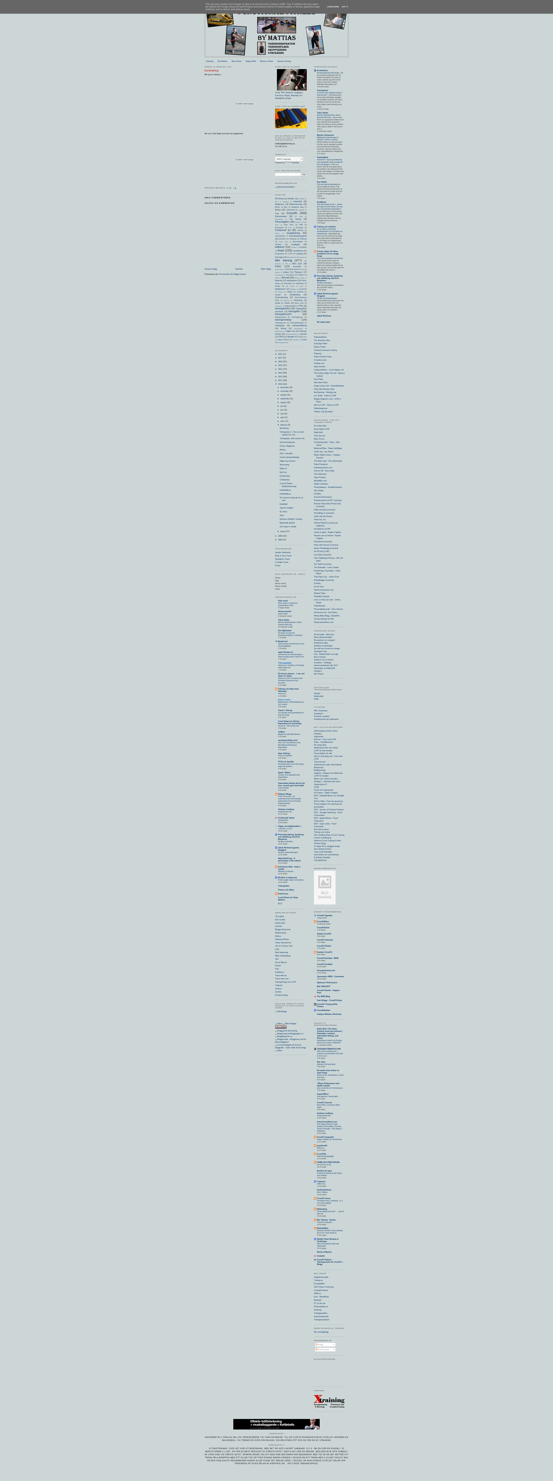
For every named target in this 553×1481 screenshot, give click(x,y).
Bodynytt (317, 1300)
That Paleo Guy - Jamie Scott (326, 577)
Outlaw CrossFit (324, 934)
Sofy (277, 969)
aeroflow (301, 198)
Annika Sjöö (280, 923)
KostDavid (321, 202)
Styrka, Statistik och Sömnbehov (329, 1139)
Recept (285, 277)
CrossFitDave (323, 921)
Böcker (278, 210)
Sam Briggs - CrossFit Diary (329, 1000)
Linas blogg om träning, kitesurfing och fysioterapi (289, 722)
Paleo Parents (320, 477)
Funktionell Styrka (286, 818)
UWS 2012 (321, 1184)
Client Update (283, 788)
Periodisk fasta (291, 269)
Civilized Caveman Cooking (325, 350)
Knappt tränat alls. (324, 1116)
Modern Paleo (319, 593)
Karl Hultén (322, 182)
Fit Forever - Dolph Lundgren (326, 793)
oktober (283, 395)
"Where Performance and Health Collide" (328, 1084)
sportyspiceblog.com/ (288, 740)
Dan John (321, 1062)
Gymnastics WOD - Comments (330, 976)
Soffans (281, 732)
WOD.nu (317, 1293)
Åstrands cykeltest (322, 716)
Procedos (290, 275)
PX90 (277, 278)
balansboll (297, 201)
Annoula (278, 926)
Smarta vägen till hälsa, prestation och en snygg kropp (328, 253)
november (284, 391)
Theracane (278, 306)
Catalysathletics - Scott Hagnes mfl (329, 370)
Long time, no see (285, 829)
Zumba (304, 340)
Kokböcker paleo (321, 643)
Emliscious (283, 894)
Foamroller (279, 227)
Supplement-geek (321, 1277)
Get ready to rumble (288, 526)
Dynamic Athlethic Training (291, 519)
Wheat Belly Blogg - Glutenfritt (326, 616)
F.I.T (280, 904)
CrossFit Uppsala (324, 915)
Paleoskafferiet (320, 337)
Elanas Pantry (320, 347)
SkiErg (289, 292)
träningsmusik (280, 317)
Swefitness (279, 972)
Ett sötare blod (323, 322)
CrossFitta (321, 1154)
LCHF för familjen (321, 776)
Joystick (278, 244)
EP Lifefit (299, 216)
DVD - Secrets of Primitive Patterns (329, 810)
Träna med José (282, 979)
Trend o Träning (285, 710)
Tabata (277, 303)
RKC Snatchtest (320, 711)
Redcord (289, 92)
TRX (283, 92)
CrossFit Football (324, 964)
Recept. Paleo (299, 278)
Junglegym (298, 92)
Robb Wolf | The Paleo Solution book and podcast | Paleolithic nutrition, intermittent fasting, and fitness (329, 1033)
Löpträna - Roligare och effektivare (328, 773)
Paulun (278, 965)
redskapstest (292, 280)
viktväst (303, 334)
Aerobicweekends (321, 1316)
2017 (280, 358)
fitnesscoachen (284, 611)
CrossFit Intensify (325, 940)
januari (283, 531)
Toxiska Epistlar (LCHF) (324, 619)
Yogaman (321, 1181)
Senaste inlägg (210, 269)
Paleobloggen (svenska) (324, 580)
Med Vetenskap (281, 952)
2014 (280, 369)
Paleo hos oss (320, 519)
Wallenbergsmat (320, 408)
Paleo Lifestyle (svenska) (324, 510)
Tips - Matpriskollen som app (326, 654)
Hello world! (282, 614)
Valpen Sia (290, 331)
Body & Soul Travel (283, 556)
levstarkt (320, 1256)
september (285, 399)
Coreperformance (321, 1290)
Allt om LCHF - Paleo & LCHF (326, 405)
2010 (280, 384)
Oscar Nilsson (281, 962)
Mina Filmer (236, 61)
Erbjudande (279, 219)
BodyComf (282, 641)
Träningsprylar (297, 317)
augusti (283, 402)
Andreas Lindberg (325, 1113)
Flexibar (297, 222)
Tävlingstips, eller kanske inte (292, 438)
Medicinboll (318, 696)
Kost (281, 250)
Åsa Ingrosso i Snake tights (327, 1096)
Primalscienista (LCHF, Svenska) (328, 500)
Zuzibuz (278, 992)
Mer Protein (319, 674)
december (284, 387)
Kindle (294, 247)
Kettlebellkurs (285, 490)
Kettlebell (283, 504)
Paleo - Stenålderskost (323, 742)
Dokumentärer (281, 216)
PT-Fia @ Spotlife (286, 762)
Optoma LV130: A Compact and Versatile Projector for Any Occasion (290, 680)
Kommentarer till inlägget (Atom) (232, 274)
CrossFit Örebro (324, 946)
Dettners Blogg (284, 794)
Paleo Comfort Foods (323, 357)
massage (279, 257)
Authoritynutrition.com (323, 467)
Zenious (278, 989)
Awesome (282, 694)
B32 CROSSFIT (323, 986)
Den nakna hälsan (321, 829)
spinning (286, 300)
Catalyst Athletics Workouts (329, 1014)
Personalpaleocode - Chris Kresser (328, 609)
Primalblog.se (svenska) (324, 513)
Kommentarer (323, 1349)
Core (277, 213)
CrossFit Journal (324, 1102)
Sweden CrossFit (324, 952)
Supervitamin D (320, 784)
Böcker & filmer (266, 61)
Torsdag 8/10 (283, 820)
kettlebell (279, 247)
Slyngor (317, 693)
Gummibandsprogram (298, 236)
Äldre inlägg (266, 269)
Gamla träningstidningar (289, 457)
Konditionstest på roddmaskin (326, 719)
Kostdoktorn (322, 70)
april (282, 417)
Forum (277, 565)
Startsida (209, 61)
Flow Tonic (288, 225)
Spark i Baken (284, 772)
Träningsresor (280, 323)
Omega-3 (318, 671)
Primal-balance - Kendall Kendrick (328, 487)
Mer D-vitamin (320, 657)
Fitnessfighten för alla (323, 753)
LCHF (290, 254)
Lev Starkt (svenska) (322, 564)
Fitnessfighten (282, 222)
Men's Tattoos (322, 1192)
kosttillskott (298, 251)
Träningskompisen (321, 1320)
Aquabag (286, 201)
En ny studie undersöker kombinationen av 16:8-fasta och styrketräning (329, 231)
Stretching (298, 300)
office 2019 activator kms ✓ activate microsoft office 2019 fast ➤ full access (330, 1053)
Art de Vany (319, 587)
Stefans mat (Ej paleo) (323, 412)
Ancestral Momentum (323, 497)
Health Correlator (321, 484)
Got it (345, 7)
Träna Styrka (322, 113)
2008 (280, 540)
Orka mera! (283, 601)
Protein (301, 275)
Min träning (283, 260)
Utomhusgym (298, 328)
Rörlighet (293, 289)
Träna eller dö (280, 975)
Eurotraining (211, 70)
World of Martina (324, 1252)
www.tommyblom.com (327, 1122)
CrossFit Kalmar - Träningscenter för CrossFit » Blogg (330, 1262)
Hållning (303, 239)
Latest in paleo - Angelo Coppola (327, 532)
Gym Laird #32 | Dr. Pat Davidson (330, 1088)
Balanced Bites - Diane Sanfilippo (328, 448)
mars (282, 421)
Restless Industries (324, 283)
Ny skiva (283, 511)
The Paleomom (320, 474)
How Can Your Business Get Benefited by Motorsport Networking (289, 745)
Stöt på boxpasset (287, 442)
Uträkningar (279, 331)
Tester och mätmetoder (323, 790)
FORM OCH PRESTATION (328, 1162)
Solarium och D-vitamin (323, 660)
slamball (300, 292)
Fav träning (295, 219)
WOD (305, 337)
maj (282, 414)
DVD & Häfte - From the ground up (328, 801)
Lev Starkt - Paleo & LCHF (325, 396)
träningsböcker (282, 308)
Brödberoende (319, 770)
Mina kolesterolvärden (323, 637)
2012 (280, 376)
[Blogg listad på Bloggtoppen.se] (289, 1034)
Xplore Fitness (283, 340)
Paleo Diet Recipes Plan (324, 389)
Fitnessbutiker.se (321, 1306)
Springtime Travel (282, 559)
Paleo (278, 266)
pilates (286, 272)
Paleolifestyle (319, 606)
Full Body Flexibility (322, 857)
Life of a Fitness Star (284, 946)
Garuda (300, 230)
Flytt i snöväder (286, 453)
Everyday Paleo (320, 343)
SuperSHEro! (323, 1094)
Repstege (295, 95)
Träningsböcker (320, 860)
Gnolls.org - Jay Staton (323, 451)
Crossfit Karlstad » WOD (327, 958)
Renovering (284, 465)
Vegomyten (318, 736)
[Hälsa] (278, 1023)
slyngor (278, 295)
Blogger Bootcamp (282, 929)
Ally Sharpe (319, 490)
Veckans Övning (284, 61)
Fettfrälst (317, 734)
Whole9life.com (320, 481)
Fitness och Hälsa (286, 890)
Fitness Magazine (287, 446)
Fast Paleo (318, 379)
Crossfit (292, 213)
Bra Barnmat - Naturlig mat (325, 392)
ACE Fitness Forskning (323, 1287)
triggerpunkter (290, 306)
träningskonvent (283, 314)
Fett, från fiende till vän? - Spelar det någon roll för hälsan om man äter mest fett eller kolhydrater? (330, 206)
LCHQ (316, 787)
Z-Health (295, 340)
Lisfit (277, 949)
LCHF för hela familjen (323, 751)
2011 (280, 380)
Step (282, 515)
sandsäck (303, 289)
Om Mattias (222, 61)
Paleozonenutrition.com (324, 590)
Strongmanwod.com (326, 970)
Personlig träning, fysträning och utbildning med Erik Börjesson (330, 278)
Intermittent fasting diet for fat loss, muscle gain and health (291, 784)
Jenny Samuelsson (283, 943)
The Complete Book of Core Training (329, 835)
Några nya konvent (287, 461)
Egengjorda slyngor (283, 98)
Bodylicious (319, 767)
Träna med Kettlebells (323, 852)
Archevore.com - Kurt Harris (325, 612)
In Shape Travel (281, 562)
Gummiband (280, 236)
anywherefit (322, 1145)
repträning (300, 283)
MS (286, 264)
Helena (278, 936)
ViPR (281, 337)
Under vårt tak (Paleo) (323, 516)
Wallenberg (322, 1209)
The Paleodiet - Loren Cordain (326, 567)
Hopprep (293, 239)
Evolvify (317, 583)
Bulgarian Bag (298, 207)
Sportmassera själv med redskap (327, 765)
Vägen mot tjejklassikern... (290, 826)
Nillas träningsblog (282, 956)
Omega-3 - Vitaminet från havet (327, 781)
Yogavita (278, 985)
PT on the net (319, 1303)
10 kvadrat (279, 916)
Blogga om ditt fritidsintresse (289, 734)
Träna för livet (319, 762)
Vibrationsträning (291, 334)
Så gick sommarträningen (327, 298)
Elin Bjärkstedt (284, 631)
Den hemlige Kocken (322, 849)
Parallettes (297, 266)
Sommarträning (281, 297)
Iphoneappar (298, 241)
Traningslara (322, 90)
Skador (280, 292)
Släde (316, 699)
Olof (277, 959)
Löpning (299, 254)
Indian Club (283, 241)
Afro (276, 201)
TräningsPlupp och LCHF (285, 982)
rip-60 (301, 286)
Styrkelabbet (322, 157)
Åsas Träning (284, 753)
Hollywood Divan (282, 939)
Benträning (284, 428)
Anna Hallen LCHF (321, 429)
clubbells (301, 210)
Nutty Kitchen (319, 367)
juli (281, 406)
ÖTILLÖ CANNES (285, 756)
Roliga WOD (251, 61)
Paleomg (317, 353)
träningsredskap (283, 320)
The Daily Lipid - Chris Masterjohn (328, 461)
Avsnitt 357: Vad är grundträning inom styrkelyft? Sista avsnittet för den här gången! (330, 162)
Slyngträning (295, 295)
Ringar (287, 95)
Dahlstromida (280, 933)
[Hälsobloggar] (281, 1011)
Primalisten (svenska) (323, 541)
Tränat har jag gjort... (325, 1222)
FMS (301, 225)
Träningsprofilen (320, 1313)
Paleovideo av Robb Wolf (324, 668)
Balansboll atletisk (287, 523)
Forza (290, 227)
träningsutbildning (299, 325)
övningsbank (282, 342)
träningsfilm (294, 311)
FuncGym (279, 95)
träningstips (280, 325)
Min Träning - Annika (326, 1220)
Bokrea (283, 450)
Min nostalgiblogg (321, 1332)
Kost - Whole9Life (321, 1297)
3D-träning (279, 198)
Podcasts (298, 272)
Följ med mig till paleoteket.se (329, 184)
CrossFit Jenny (323, 1198)
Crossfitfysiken (323, 1010)
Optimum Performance (327, 982)
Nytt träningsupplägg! (325, 1156)
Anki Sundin (280, 920)
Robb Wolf (318, 432)
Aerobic (291, 198)
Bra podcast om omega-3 (324, 640)
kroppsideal (279, 254)
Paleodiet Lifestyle (321, 596)
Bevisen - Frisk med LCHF (325, 739)
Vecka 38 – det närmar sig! (288, 726)
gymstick (282, 239)
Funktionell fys (283, 230)
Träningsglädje (284, 663)
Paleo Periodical (320, 464)
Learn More (333, 7)
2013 (280, 373)
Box (285, 207)
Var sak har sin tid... (324, 1165)
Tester (287, 303)
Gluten (277, 233)
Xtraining (317, 1310)
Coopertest (318, 713)
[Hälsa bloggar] (289, 1023)
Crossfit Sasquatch (325, 1137)
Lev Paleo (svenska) (322, 555)
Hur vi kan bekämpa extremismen (330, 258)
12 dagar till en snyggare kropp (327, 846)
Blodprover (279, 204)
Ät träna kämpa (281, 995)
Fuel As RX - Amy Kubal (324, 471)
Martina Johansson (325, 135)
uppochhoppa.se (285, 652)
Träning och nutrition (326, 227)
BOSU (277, 207)
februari (283, 425)
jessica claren (284, 700)
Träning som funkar (322, 832)
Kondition (303, 247)
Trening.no (318, 1280)
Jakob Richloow (324, 316)
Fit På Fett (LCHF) (321, 551)
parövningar (279, 269)
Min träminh (301, 257)
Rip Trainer (290, 286)
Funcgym (299, 227)
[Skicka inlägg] (234, 188)
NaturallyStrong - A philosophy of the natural (289, 859)
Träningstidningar (297, 323)
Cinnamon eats (320, 360)
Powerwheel (279, 275)
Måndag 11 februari (285, 871)
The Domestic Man (322, 340)
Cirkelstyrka (290, 210)
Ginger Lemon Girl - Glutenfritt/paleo (329, 386)
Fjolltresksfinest (324, 1190)
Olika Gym (297, 264)
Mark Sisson (319, 439)
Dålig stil (283, 468)
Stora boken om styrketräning (326, 855)
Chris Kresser (319, 436)
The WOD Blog (323, 996)
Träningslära (283, 886)
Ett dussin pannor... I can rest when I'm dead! (291, 674)
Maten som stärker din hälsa (326, 779)
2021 (280, 354)
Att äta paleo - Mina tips (324, 634)
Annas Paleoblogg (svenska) (326, 548)
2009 (280, 536)
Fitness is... (321, 1148)
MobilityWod (322, 1228)
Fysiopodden (319, 1284)
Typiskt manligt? (286, 508)
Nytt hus (283, 472)
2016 (280, 361)
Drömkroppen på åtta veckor (326, 731)
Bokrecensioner (295, 204)
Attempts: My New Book (326, 1064)
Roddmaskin (280, 289)
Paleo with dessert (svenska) (326, 545)
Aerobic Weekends (283, 552)
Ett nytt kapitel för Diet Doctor (328, 73)
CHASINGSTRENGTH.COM (329, 1049)
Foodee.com (319, 363)
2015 (280, 365)
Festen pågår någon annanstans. (291, 880)
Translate (295, 163)
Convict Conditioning (322, 838)
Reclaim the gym (324, 1171)
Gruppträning (293, 233)
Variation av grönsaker (323, 646)
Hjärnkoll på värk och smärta (326, 748)
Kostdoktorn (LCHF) (322, 529)
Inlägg (320, 1345)
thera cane (299, 303)
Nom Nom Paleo (321, 382)
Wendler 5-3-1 (293, 337)
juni (282, 410)
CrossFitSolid (323, 928)
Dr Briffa (317, 494)
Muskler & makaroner (287, 877)
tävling (283, 328)
